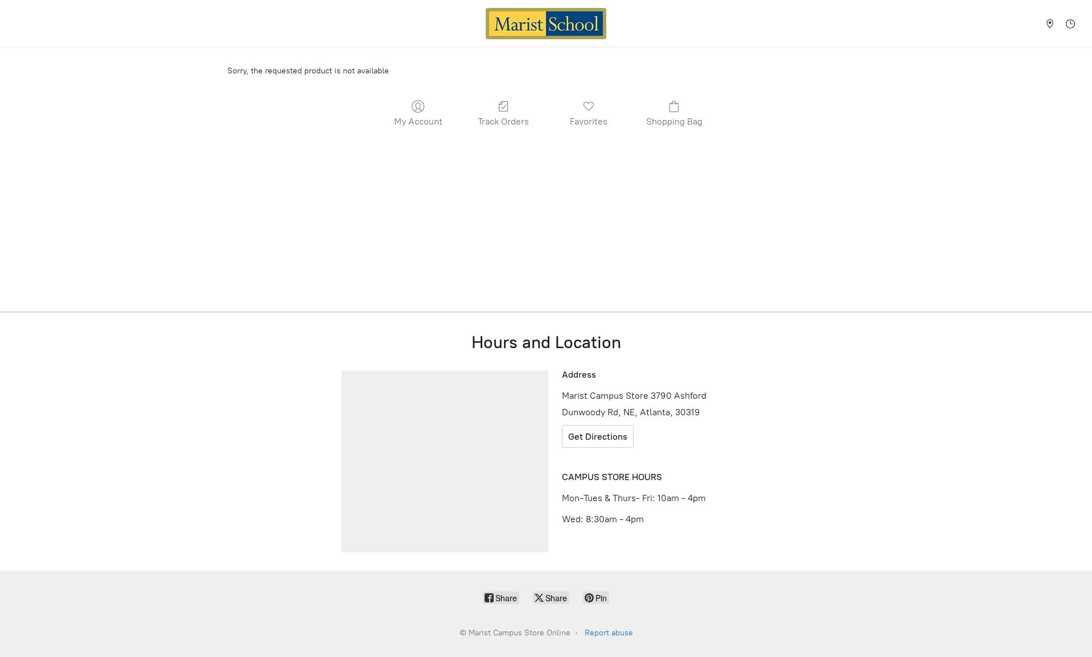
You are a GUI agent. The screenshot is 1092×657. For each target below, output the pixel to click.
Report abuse (609, 633)
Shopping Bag (674, 121)
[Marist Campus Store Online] (546, 23)
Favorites (588, 121)
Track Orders (503, 121)
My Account (418, 121)
